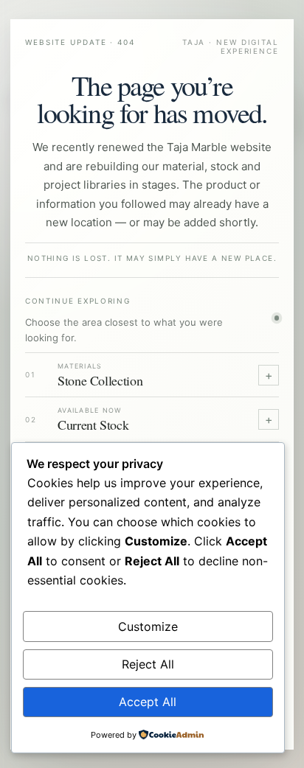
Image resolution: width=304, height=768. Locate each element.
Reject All (148, 664)
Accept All (147, 701)
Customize (148, 626)
